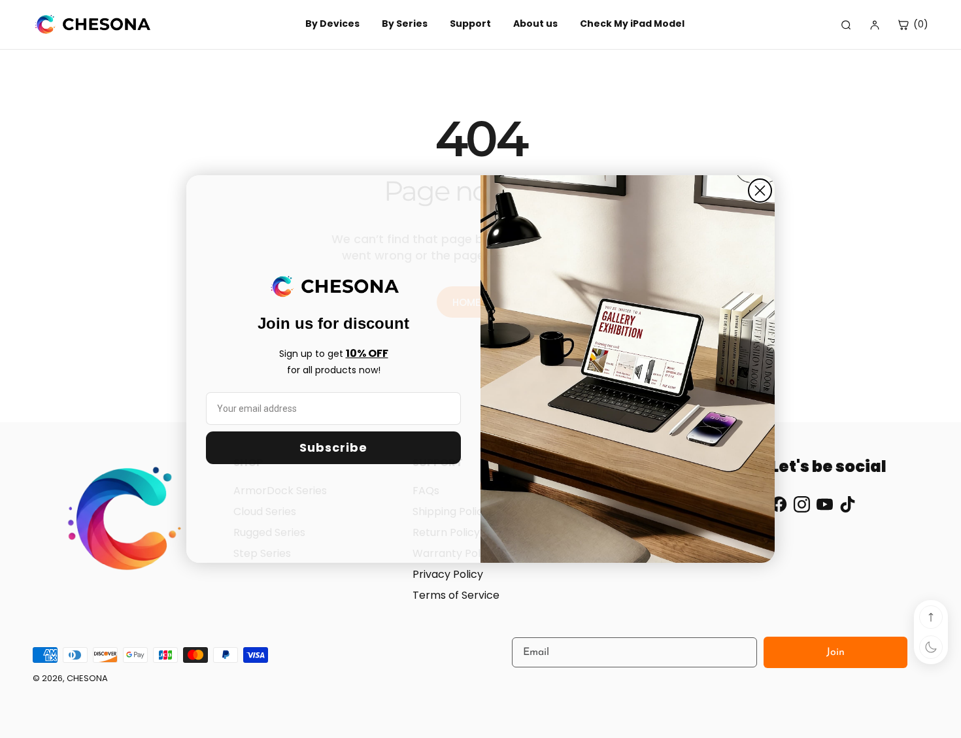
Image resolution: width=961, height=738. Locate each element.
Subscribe (333, 447)
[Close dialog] (760, 190)
